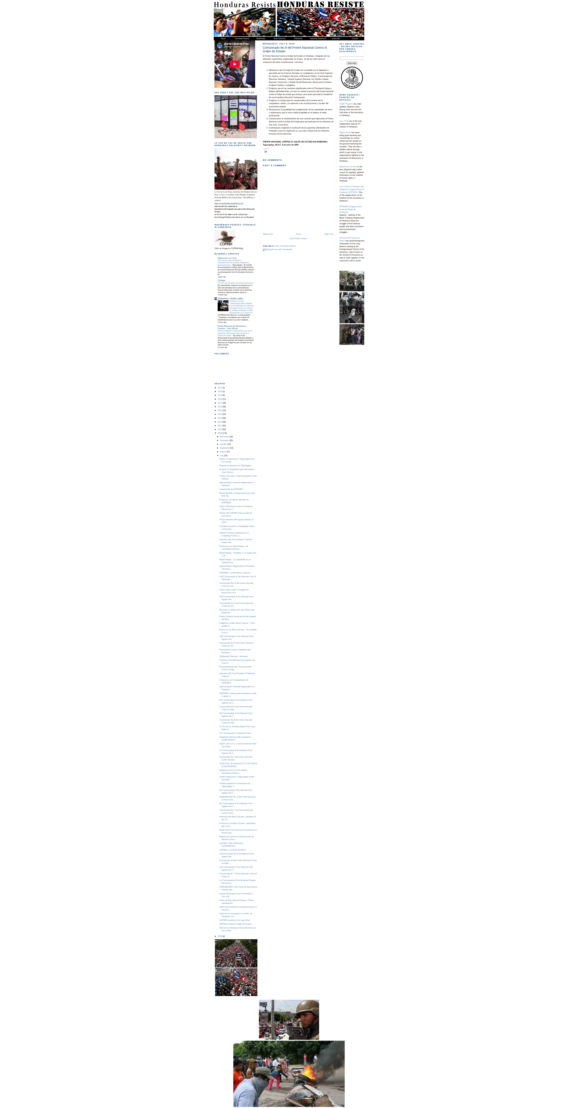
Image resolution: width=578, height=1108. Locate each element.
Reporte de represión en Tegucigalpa (235, 466)
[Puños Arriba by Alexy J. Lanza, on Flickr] (244, 189)
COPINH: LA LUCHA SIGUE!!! (232, 850)
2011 (220, 426)
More (266, 149)
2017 (220, 403)
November (224, 440)
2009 (220, 433)
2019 (220, 395)
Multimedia (260, 38)
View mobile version (298, 238)
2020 (220, 391)
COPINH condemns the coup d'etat (234, 920)
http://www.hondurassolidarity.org (229, 203)
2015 (220, 410)
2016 (220, 407)
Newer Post (268, 234)
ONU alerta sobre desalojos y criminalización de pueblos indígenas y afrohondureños (234, 262)
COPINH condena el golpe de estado (235, 924)
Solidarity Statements (318, 38)
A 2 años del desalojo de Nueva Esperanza (235, 283)
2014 (220, 414)
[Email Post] (265, 151)
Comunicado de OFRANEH (231, 489)
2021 (220, 388)
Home (298, 234)
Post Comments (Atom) (285, 246)
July (222, 456)
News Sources (280, 38)
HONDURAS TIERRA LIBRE (230, 299)
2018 (220, 399)
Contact (355, 38)
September (225, 448)
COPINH (221, 281)
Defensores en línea (348, 167)
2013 (220, 418)
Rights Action (345, 132)
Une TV (342, 121)
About (223, 38)
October (223, 444)
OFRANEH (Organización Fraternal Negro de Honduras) (350, 209)
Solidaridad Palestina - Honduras (233, 656)
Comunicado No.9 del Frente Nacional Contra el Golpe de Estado (295, 49)
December (224, 437)
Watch (342, 241)
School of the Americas (349, 238)
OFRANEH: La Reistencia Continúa (234, 573)
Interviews (298, 38)
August (223, 452)
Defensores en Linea (227, 258)
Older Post (329, 234)
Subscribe (336, 38)
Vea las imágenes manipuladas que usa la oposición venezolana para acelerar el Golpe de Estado (235, 333)
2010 (220, 429)
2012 (220, 422)
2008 (220, 936)
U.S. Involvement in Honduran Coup (235, 733)
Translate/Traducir (242, 38)
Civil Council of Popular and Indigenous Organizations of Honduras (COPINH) (351, 189)
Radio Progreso (346, 104)
